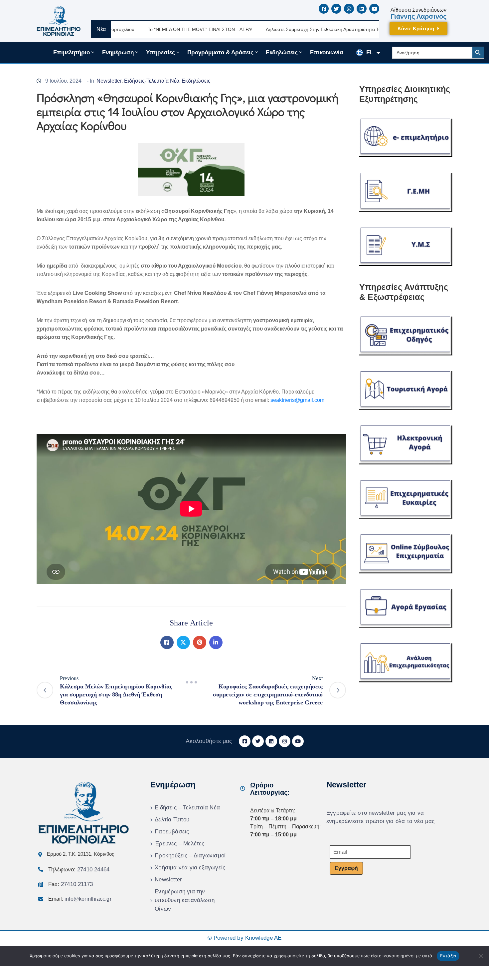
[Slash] (191, 682)
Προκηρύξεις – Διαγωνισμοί (190, 855)
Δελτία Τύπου (172, 819)
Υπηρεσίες (160, 52)
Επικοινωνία (326, 52)
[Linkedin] (216, 642)
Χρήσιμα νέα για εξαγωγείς (190, 867)
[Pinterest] (199, 642)
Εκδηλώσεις (282, 52)
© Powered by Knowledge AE (245, 938)
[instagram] (349, 9)
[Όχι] (480, 956)
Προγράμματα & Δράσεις (220, 52)
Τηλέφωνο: (78, 869)
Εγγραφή (346, 868)
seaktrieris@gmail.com (297, 400)
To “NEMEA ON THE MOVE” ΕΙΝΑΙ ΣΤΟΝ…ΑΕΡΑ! (167, 29)
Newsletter (109, 81)
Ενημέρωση (118, 52)
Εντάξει (448, 955)
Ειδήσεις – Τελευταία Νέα (187, 807)
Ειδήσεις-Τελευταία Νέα (151, 81)
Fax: (70, 884)
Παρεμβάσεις (172, 831)
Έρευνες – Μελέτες (179, 843)
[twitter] (336, 9)
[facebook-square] (324, 9)
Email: (79, 899)
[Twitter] (183, 642)
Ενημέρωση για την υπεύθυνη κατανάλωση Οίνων (185, 900)
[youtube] (374, 9)
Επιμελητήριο (71, 52)
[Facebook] (167, 642)
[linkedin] (362, 9)
